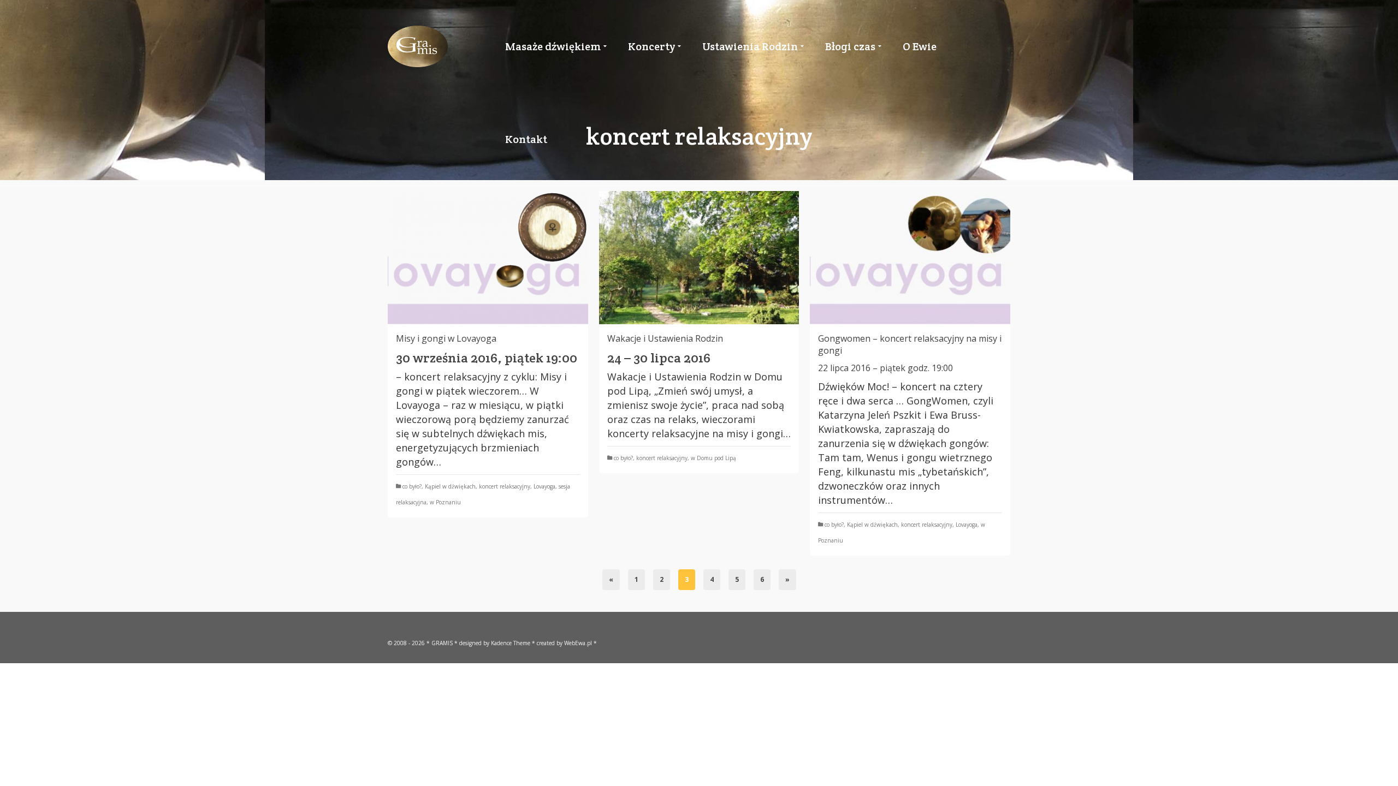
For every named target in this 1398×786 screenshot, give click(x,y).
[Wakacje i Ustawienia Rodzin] (699, 257)
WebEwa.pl (578, 643)
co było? (412, 486)
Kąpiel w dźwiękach (450, 486)
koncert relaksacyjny (504, 486)
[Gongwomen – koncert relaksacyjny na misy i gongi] (910, 257)
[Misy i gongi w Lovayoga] (488, 257)
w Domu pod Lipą (713, 458)
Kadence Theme (510, 643)
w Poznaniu (445, 502)
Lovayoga (544, 486)
